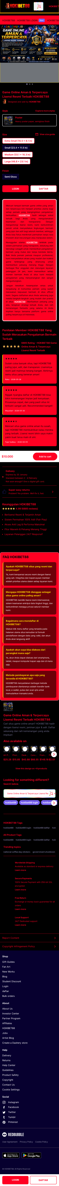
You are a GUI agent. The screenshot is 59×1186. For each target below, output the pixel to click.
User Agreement (9, 1142)
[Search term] (39, 6)
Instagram (13, 1102)
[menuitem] (8, 20)
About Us (7, 1008)
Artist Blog (8, 1037)
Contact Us (8, 1084)
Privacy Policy (26, 1142)
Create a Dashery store (14, 1042)
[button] (43, 754)
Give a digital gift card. (34, 481)
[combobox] (38, 6)
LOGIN (15, 1179)
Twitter (12, 1112)
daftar (5, 991)
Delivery (6, 1055)
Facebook (13, 1107)
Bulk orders (8, 996)
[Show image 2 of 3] (29, 84)
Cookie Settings (11, 1089)
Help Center (8, 1065)
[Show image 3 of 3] (32, 84)
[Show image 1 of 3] (27, 84)
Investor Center (10, 1013)
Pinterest (13, 1122)
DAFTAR (43, 1180)
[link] (10, 802)
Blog (4, 976)
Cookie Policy (41, 1142)
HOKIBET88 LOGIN (30, 20)
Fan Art (6, 966)
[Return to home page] (18, 6)
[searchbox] (29, 793)
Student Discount (11, 981)
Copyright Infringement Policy (18, 946)
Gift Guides (8, 961)
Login (5, 986)
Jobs (5, 1033)
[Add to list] (6, 749)
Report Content (10, 937)
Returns (6, 1060)
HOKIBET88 (8, 20)
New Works (8, 971)
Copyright (7, 1079)
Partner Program (11, 1018)
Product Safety (10, 1074)
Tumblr (12, 1117)
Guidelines (7, 1070)
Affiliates (7, 1023)
